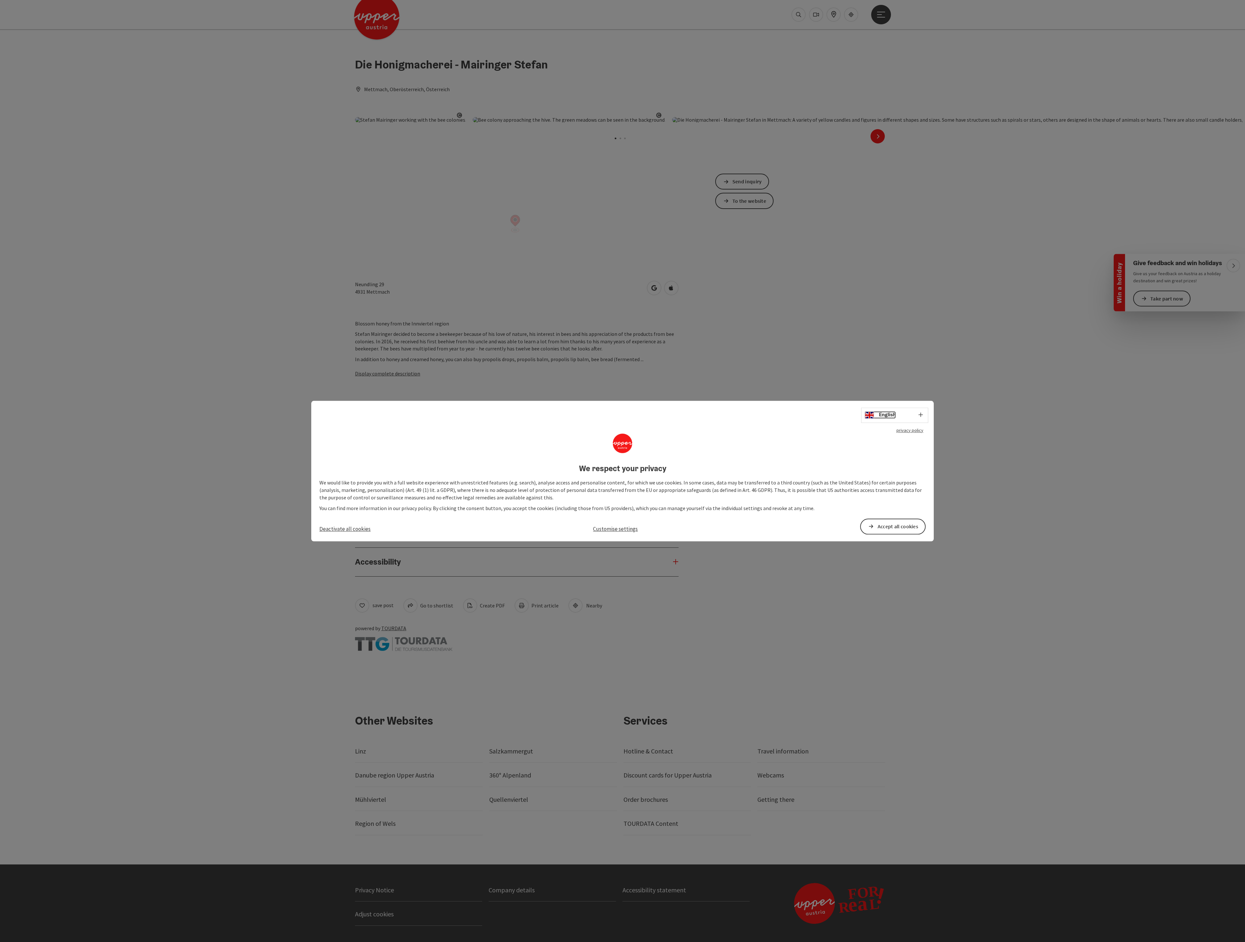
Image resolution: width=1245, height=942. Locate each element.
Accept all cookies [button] (898, 526)
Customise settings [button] (615, 528)
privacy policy (909, 430)
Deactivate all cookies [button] (345, 528)
